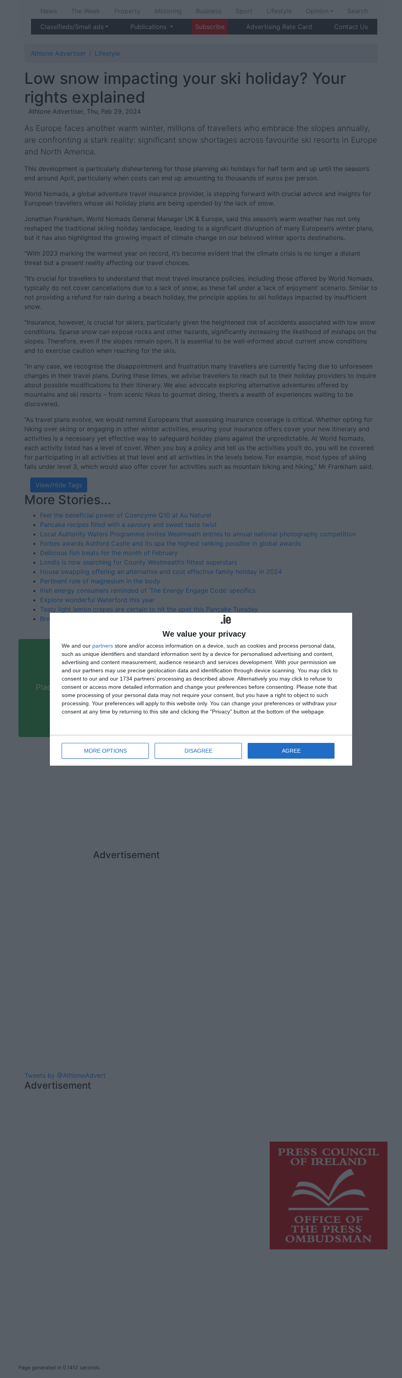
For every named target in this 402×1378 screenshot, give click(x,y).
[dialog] (201, 689)
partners (102, 645)
